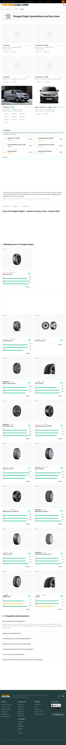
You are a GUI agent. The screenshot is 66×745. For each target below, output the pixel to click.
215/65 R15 (6, 113)
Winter (16, 206)
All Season (26, 206)
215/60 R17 (14, 116)
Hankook (20, 733)
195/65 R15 (21, 709)
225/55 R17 (22, 116)
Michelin (20, 724)
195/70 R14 (6, 51)
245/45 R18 (21, 715)
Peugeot (16, 9)
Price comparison (29, 1)
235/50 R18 (6, 122)
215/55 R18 (14, 119)
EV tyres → (6, 157)
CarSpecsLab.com (39, 714)
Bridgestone (21, 726)
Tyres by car (4, 711)
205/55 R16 (21, 704)
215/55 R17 (6, 116)
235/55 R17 (6, 119)
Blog (36, 707)
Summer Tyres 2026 (6, 704)
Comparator (39, 1)
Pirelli (19, 730)
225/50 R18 (22, 119)
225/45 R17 (21, 706)
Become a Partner (39, 711)
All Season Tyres (5, 709)
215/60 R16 (6, 81)
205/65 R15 (14, 51)
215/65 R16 (14, 81)
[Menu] (64, 5)
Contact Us (48, 1)
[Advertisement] (33, 175)
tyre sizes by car (8, 9)
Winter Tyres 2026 (6, 707)
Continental (21, 721)
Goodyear (20, 728)
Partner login (38, 709)
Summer (6, 206)
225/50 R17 (21, 711)
